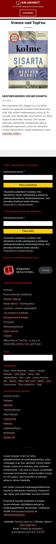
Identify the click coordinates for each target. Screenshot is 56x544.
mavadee (36, 528)
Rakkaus (7, 423)
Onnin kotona (10, 331)
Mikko (41, 380)
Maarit (12, 380)
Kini (21, 377)
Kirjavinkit (30, 2)
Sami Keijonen (27, 525)
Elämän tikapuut (12, 298)
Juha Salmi (20, 374)
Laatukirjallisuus (12, 428)
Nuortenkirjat (10, 414)
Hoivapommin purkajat (15, 317)
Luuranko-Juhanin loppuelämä (19, 308)
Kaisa (31, 374)
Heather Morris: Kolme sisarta (24, 96)
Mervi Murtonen (27, 380)
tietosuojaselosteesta (22, 511)
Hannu (31, 370)
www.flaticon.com (21, 531)
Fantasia (7, 400)
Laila (27, 377)
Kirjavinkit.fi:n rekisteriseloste (18, 204)
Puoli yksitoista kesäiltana (17, 294)
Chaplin (7, 335)
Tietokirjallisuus (11, 409)
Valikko (28, 13)
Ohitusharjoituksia (13, 326)
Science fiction (11, 395)
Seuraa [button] (45, 270)
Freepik (24, 528)
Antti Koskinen (18, 370)
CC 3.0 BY (38, 531)
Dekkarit (8, 405)
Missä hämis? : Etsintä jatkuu (19, 303)
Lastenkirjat (9, 418)
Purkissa (7, 289)
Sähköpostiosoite (14, 172)
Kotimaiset (9, 432)
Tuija (38, 384)
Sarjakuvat (9, 437)
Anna (6, 370)
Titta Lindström (26, 384)
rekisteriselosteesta (14, 514)
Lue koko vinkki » (11, 133)
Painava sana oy (23, 521)
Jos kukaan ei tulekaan (15, 312)
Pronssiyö (8, 321)
